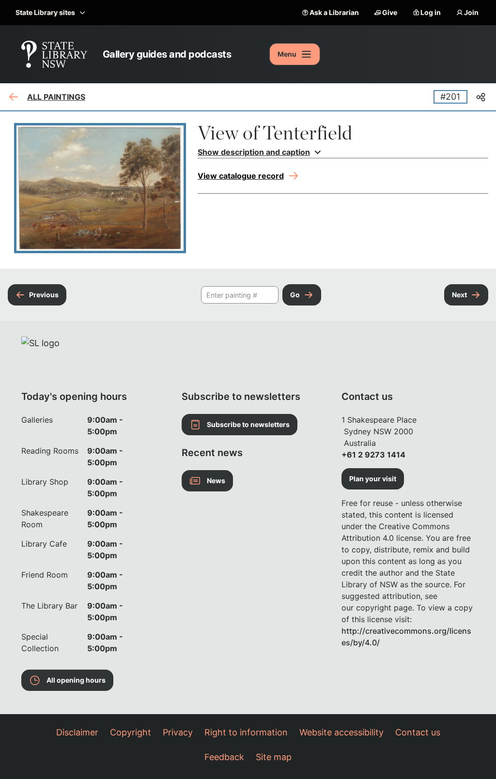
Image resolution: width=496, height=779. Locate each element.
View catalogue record (241, 176)
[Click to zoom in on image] (100, 188)
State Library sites (45, 12)
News (216, 480)
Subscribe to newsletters (248, 424)
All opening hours (76, 680)
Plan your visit (372, 478)
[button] (343, 152)
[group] (343, 152)
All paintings (56, 97)
